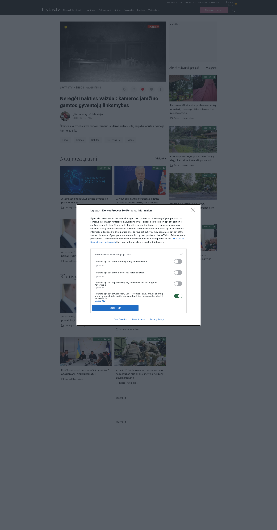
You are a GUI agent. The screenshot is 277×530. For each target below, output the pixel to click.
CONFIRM (115, 308)
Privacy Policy (157, 319)
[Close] (194, 211)
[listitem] (138, 254)
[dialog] (138, 265)
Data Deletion (120, 319)
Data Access (138, 319)
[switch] (178, 261)
